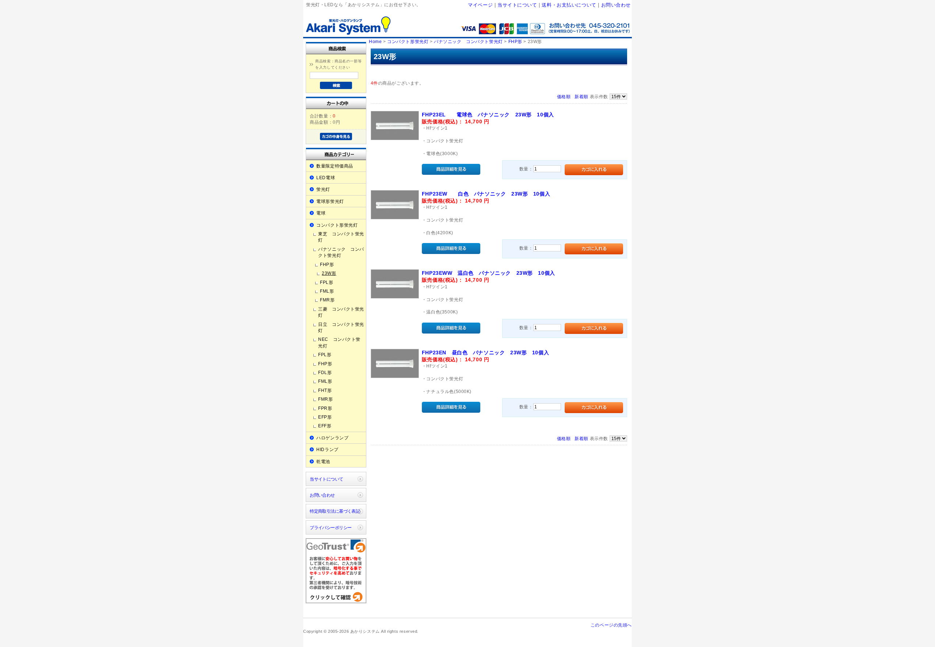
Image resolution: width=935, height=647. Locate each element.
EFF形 (324, 425)
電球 (320, 213)
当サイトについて (517, 5)
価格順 (564, 96)
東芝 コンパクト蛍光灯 (341, 236)
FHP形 (327, 264)
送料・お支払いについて (569, 5)
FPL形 (326, 282)
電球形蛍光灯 (330, 201)
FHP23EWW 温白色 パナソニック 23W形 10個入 (488, 273)
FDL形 (325, 372)
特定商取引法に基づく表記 (335, 511)
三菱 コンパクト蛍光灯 (341, 312)
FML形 (327, 291)
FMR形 (327, 299)
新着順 (581, 96)
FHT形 (325, 390)
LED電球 (325, 177)
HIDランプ (327, 449)
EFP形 (325, 417)
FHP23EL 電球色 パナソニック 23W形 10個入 (488, 115)
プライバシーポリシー (330, 527)
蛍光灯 (323, 189)
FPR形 (325, 408)
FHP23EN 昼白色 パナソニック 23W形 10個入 (485, 352)
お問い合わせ (616, 5)
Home (375, 41)
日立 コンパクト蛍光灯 (341, 327)
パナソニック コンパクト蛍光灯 (341, 252)
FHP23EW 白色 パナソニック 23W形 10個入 (486, 194)
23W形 (329, 273)
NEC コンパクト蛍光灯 (339, 342)
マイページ (480, 5)
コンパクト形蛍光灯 (337, 225)
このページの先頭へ (611, 625)
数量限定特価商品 (334, 165)
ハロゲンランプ (332, 437)
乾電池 (323, 461)
